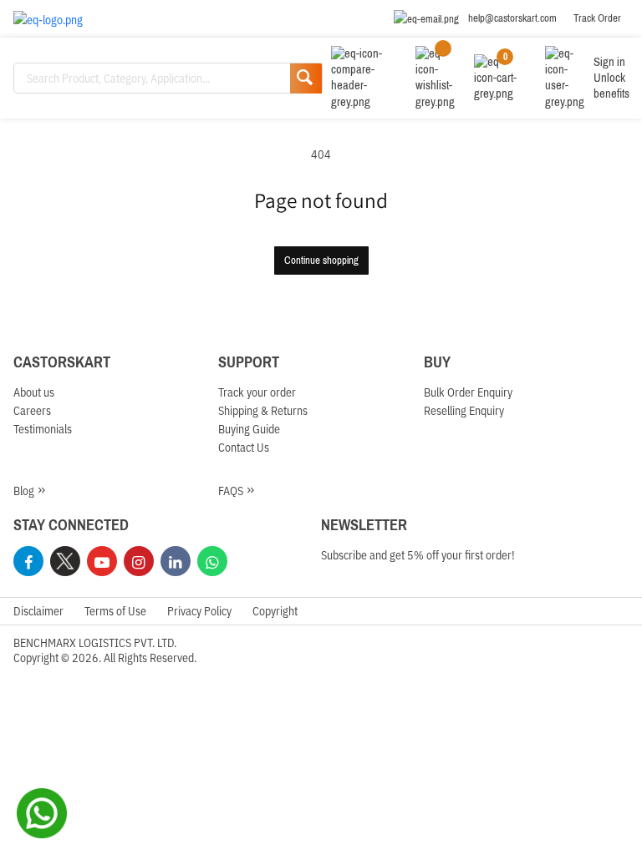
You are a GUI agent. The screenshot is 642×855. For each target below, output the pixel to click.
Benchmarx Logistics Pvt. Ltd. (94, 642)
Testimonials (42, 428)
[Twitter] (65, 561)
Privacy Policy (199, 610)
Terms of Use (115, 610)
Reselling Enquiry (464, 410)
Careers (32, 410)
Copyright (275, 610)
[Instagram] (139, 561)
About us (33, 391)
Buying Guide (249, 428)
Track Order (597, 18)
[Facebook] (28, 561)
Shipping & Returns (263, 410)
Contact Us (243, 446)
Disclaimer (38, 610)
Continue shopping (321, 260)
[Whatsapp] (212, 561)
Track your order (257, 391)
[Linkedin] (175, 561)
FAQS (230, 490)
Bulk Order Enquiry (468, 391)
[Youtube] (102, 561)
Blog (23, 490)
